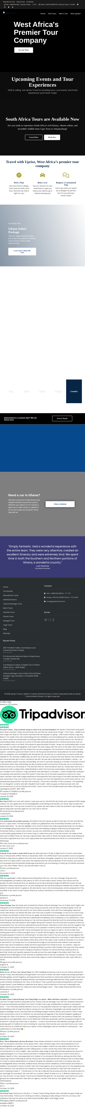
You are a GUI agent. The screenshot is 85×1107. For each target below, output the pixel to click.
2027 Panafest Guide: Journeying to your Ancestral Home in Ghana (19, 649)
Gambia (74, 391)
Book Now (52, 137)
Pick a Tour (19, 182)
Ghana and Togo (66, 302)
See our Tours (23, 50)
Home (42, 13)
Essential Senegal (23, 307)
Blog (5, 629)
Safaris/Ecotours (10, 599)
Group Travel (20, 2)
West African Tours (9, 2)
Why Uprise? (75, 13)
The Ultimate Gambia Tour (17, 340)
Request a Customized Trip (66, 183)
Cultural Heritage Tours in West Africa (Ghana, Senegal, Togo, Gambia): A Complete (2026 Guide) (22, 676)
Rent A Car (63, 13)
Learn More (33, 137)
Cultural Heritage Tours (12, 604)
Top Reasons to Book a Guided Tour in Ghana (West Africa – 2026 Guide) (21, 666)
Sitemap (6, 633)
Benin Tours (8, 608)
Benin (26, 391)
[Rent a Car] (42, 175)
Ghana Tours (8, 616)
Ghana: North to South (54, 342)
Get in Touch (62, 418)
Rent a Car (42, 182)
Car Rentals (30, 2)
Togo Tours (7, 625)
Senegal (58, 391)
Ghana (42, 391)
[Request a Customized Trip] (66, 175)
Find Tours (52, 13)
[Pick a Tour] (19, 175)
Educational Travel (10, 595)
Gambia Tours (9, 612)
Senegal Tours (9, 621)
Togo (11, 391)
